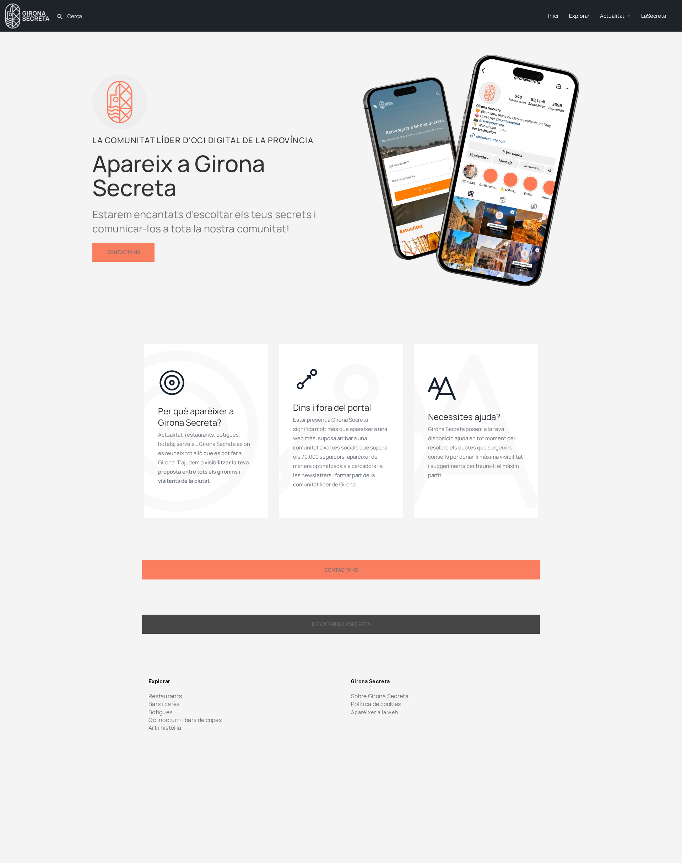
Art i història (164, 728)
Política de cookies (376, 704)
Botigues (160, 712)
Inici (553, 16)
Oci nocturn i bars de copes (185, 720)
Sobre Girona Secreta (379, 696)
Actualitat (612, 16)
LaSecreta (653, 16)
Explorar (579, 16)
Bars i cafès (164, 704)
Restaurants (165, 696)
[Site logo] (28, 15)
